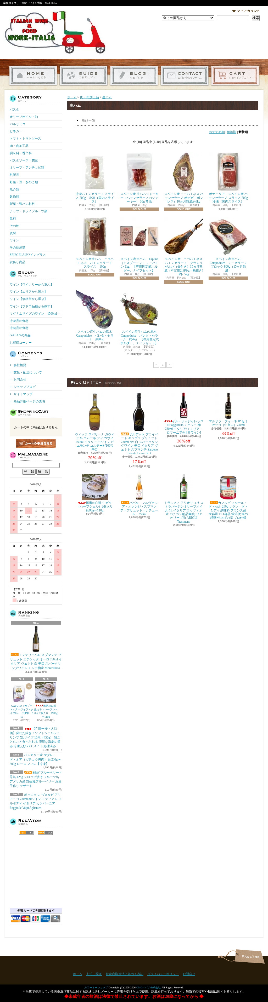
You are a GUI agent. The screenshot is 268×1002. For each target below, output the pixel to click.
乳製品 (14, 175)
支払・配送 (94, 974)
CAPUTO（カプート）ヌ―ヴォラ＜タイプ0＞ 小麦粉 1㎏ (22, 711)
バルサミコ (17, 124)
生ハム (107, 97)
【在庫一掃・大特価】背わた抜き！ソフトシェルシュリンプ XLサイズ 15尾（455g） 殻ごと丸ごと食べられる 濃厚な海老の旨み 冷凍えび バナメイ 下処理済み (35, 737)
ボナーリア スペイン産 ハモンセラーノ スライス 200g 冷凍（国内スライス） (230, 197)
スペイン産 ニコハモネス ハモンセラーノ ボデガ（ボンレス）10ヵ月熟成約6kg (183, 197)
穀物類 (14, 197)
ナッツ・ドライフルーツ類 (28, 211)
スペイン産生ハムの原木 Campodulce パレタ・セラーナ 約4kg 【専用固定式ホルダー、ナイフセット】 (140, 337)
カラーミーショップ (96, 987)
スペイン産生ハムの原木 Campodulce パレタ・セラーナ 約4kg (95, 335)
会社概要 (20, 365)
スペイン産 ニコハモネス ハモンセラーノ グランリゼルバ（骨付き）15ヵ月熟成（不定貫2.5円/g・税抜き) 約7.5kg (185, 266)
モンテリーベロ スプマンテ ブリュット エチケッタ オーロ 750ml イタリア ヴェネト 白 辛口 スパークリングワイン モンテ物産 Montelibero (36, 661)
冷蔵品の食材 (19, 328)
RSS (26, 833)
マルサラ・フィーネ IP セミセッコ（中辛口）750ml (228, 423)
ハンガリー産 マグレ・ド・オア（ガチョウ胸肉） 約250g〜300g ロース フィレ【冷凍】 (35, 759)
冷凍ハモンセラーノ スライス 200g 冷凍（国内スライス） (95, 197)
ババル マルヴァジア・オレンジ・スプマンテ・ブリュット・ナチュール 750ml (139, 508)
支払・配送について (83, 76)
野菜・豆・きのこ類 (24, 182)
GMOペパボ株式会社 (148, 987)
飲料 (13, 218)
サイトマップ (23, 394)
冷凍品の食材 (19, 321)
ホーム (33, 76)
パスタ (14, 109)
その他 (14, 226)
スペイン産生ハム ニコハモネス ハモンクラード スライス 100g (95, 262)
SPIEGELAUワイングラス (28, 255)
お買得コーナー (21, 342)
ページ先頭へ (250, 956)
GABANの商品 (20, 335)
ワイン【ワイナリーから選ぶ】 (32, 284)
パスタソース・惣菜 (24, 160)
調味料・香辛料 (21, 153)
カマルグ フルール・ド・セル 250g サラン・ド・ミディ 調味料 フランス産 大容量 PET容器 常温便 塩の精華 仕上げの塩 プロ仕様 (228, 510)
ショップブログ (134, 76)
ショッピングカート (235, 76)
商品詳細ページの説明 (29, 401)
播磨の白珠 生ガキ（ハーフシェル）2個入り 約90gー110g (46, 711)
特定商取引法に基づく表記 (124, 974)
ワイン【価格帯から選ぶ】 (28, 299)
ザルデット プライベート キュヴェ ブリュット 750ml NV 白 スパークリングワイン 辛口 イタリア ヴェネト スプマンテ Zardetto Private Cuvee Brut (139, 444)
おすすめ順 (217, 132)
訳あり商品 (17, 262)
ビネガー (16, 131)
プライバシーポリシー (163, 974)
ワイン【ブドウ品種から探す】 (32, 306)
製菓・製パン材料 (22, 204)
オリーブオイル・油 (24, 117)
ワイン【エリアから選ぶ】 (28, 291)
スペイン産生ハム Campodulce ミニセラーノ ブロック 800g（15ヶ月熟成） (228, 264)
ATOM (45, 833)
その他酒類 (17, 247)
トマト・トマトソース (25, 138)
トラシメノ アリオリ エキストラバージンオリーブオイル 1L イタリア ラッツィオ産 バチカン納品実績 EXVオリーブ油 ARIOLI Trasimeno (183, 512)
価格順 (231, 132)
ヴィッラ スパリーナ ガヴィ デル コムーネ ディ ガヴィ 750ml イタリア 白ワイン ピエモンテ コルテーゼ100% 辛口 (94, 442)
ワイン (14, 240)
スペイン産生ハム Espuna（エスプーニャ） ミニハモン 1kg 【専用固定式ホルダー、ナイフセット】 (139, 264)
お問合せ (184, 76)
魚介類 (14, 189)
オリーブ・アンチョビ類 (27, 167)
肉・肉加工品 (19, 146)
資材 (13, 233)
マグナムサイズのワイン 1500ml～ (35, 313)
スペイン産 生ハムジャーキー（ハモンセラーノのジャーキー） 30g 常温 (139, 197)
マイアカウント (246, 11)
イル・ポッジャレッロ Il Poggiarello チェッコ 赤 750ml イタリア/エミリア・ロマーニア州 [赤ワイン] (184, 426)
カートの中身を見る (36, 443)
